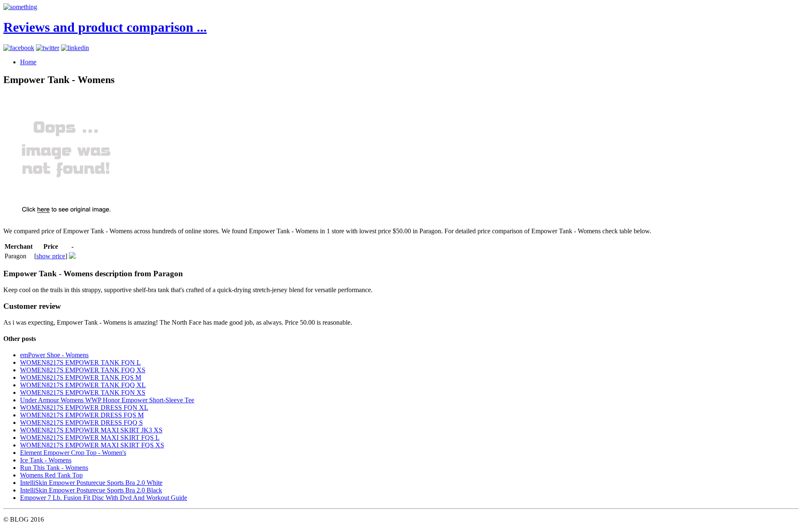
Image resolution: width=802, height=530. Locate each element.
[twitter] (47, 47)
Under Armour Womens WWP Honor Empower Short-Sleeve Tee (107, 400)
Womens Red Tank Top (51, 475)
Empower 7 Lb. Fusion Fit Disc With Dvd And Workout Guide (103, 497)
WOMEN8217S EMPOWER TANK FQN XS (82, 392)
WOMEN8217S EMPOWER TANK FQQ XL (83, 385)
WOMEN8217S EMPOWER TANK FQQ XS (82, 370)
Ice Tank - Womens (45, 460)
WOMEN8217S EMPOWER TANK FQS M (80, 377)
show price (50, 256)
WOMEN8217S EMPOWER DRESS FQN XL (84, 407)
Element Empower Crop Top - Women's (73, 452)
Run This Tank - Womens (54, 467)
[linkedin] (75, 47)
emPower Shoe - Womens (54, 354)
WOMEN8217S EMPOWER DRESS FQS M (82, 415)
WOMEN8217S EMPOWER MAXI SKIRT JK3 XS (91, 430)
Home (28, 62)
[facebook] (18, 47)
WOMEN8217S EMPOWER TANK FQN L (80, 362)
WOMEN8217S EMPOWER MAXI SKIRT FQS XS (92, 445)
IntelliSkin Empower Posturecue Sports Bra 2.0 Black (91, 490)
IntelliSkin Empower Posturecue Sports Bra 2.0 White (91, 482)
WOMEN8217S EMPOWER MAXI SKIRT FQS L (90, 437)
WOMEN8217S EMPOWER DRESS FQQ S (81, 422)
